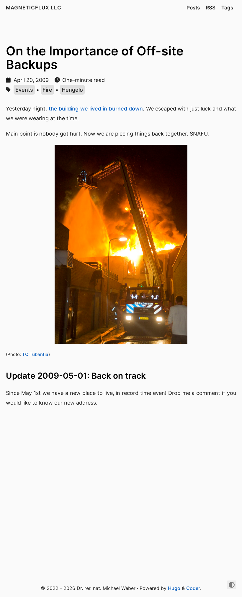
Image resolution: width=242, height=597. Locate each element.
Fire (47, 90)
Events (24, 90)
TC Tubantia (35, 354)
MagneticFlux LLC (33, 8)
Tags (227, 8)
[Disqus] (121, 493)
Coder (193, 588)
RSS (210, 8)
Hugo (174, 588)
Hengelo (72, 90)
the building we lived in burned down (96, 108)
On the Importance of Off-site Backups (95, 57)
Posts (193, 8)
